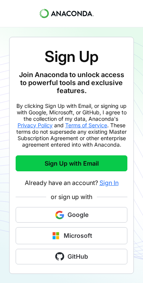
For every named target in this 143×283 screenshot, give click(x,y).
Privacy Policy (35, 125)
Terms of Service (86, 125)
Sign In (109, 183)
